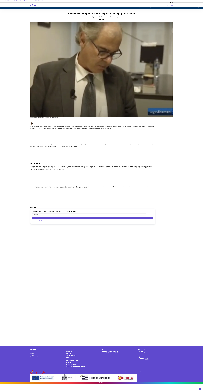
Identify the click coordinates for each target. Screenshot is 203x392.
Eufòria (9, 0)
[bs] (117, 352)
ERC (11, 0)
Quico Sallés (36, 122)
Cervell (14, 0)
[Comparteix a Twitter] (99, 19)
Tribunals (105, 10)
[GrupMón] (170, 2)
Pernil (47, 0)
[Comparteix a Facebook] (100, 19)
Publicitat (32, 353)
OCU (35, 0)
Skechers (27, 0)
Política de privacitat (34, 356)
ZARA (39, 0)
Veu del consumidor (72, 355)
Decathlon (24, 0)
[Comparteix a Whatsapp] (102, 19)
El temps (68, 362)
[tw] (105, 352)
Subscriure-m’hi (92, 217)
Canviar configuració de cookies (75, 366)
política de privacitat (42, 220)
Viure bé (68, 353)
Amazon (31, 0)
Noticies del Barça (71, 364)
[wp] (114, 352)
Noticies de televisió (72, 360)
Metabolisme (20, 0)
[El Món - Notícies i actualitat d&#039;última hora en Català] (18, 6)
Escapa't (68, 357)
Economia (69, 351)
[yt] (112, 352)
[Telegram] (108, 352)
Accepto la (39, 220)
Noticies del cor (70, 359)
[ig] (107, 352)
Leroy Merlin (42, 0)
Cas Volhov (33, 205)
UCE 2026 (6, 0)
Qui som (32, 352)
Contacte (32, 355)
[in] (110, 352)
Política (101, 10)
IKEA (37, 0)
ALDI (45, 0)
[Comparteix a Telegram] (103, 19)
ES (169, 5)
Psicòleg (16, 0)
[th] (116, 352)
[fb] (103, 352)
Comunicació (70, 350)
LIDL (33, 0)
